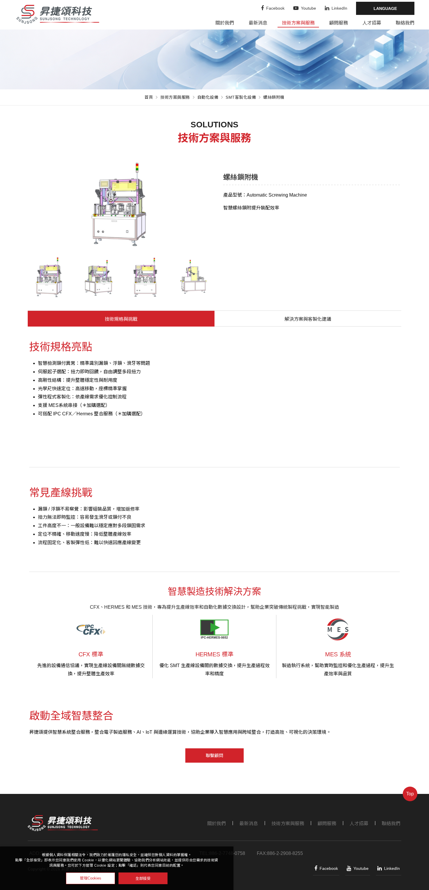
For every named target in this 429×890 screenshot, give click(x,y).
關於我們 (224, 22)
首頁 (148, 97)
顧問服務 (338, 22)
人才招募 (371, 22)
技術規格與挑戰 (121, 319)
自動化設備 (208, 97)
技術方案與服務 (298, 22)
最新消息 (258, 22)
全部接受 (143, 878)
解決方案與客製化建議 (308, 319)
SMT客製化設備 (241, 97)
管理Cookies (90, 878)
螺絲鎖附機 (274, 97)
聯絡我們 (405, 22)
